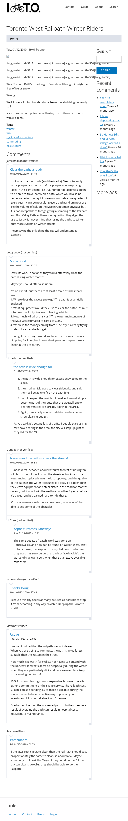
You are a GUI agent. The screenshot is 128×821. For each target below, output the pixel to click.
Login (53, 814)
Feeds (41, 814)
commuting (13, 141)
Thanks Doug (19, 588)
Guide (84, 7)
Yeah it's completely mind (107, 102)
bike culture (13, 146)
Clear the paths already (26, 169)
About (99, 7)
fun (8, 133)
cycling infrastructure (19, 137)
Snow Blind (18, 261)
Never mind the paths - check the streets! (39, 458)
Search (114, 7)
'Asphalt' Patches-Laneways (33, 529)
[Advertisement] (112, 247)
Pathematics (19, 740)
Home (14, 38)
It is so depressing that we (110, 120)
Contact (69, 7)
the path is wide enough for (33, 367)
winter (10, 129)
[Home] (27, 6)
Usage (14, 634)
